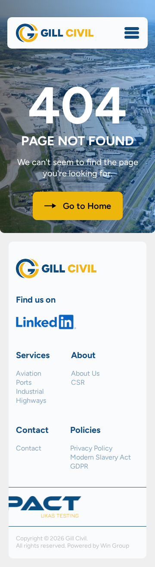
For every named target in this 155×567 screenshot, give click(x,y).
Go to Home (87, 206)
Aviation (28, 373)
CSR (78, 382)
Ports (23, 382)
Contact (28, 448)
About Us (85, 373)
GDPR (79, 466)
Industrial (30, 391)
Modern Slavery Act (100, 457)
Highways (31, 400)
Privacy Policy (91, 448)
